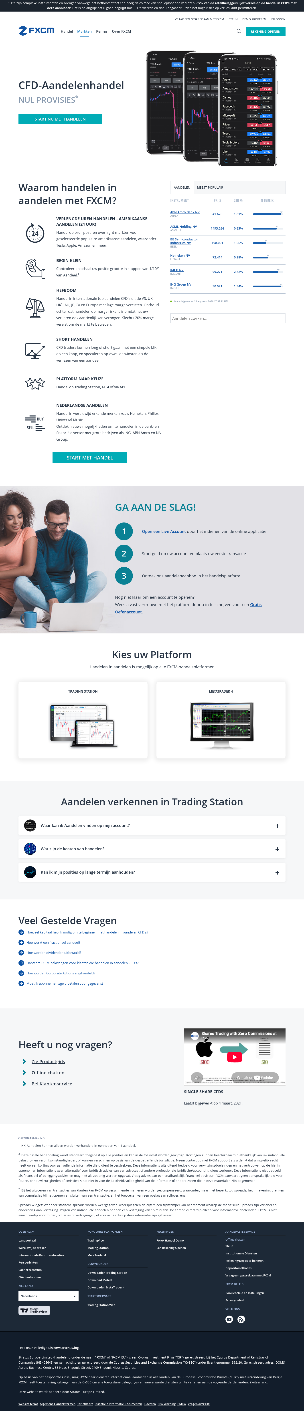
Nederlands (29, 1296)
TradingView (96, 1240)
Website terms (28, 1404)
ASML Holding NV (183, 226)
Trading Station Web (101, 1305)
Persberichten (28, 1262)
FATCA (181, 1404)
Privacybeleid (234, 1300)
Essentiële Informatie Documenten (118, 1404)
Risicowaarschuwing (63, 1348)
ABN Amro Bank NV (185, 212)
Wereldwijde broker (32, 1248)
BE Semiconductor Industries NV (184, 241)
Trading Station (98, 1248)
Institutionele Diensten (241, 1253)
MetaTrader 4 (96, 1255)
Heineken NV (180, 255)
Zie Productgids (48, 1061)
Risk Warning (167, 1404)
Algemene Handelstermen (57, 1404)
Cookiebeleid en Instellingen (244, 1293)
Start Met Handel (90, 457)
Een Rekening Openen (171, 1248)
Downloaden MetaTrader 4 (105, 1287)
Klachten (150, 1404)
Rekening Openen (265, 31)
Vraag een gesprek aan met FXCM (199, 19)
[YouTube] (229, 1319)
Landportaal (27, 1240)
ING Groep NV (180, 284)
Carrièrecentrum (30, 1270)
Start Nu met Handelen (60, 119)
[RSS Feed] (241, 1319)
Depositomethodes (238, 1268)
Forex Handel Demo (170, 1240)
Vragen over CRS (199, 1404)
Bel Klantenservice (52, 1084)
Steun (233, 19)
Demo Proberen (254, 19)
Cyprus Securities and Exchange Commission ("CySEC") (155, 1362)
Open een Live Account (164, 531)
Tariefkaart (85, 1404)
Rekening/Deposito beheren (244, 1261)
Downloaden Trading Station (107, 1273)
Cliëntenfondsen (29, 1277)
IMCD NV (177, 270)
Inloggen (278, 19)
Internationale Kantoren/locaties (41, 1255)
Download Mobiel (99, 1280)
